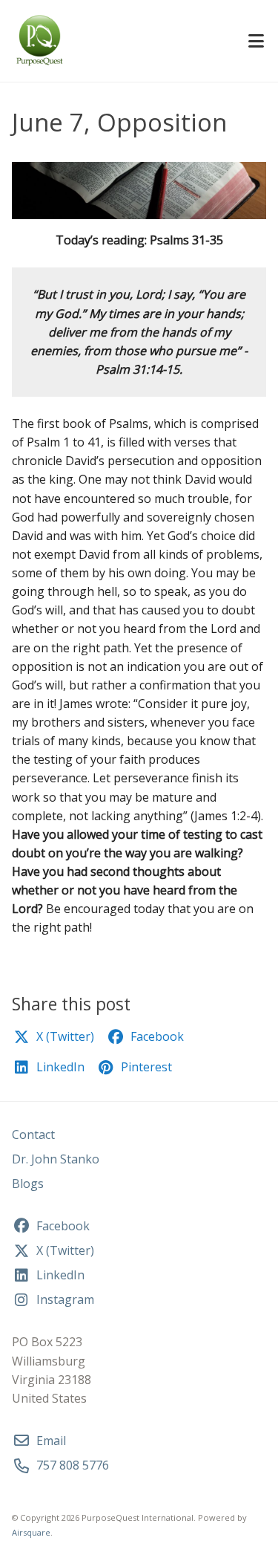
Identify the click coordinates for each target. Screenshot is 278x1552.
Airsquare (31, 1532)
